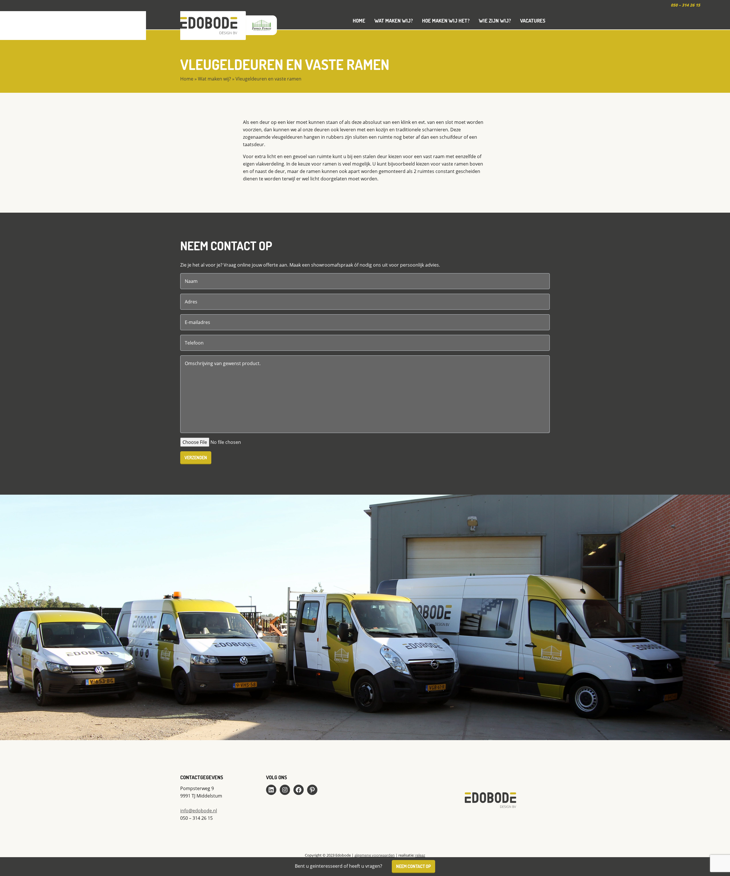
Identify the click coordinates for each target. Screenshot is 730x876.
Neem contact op (413, 866)
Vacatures (532, 20)
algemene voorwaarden (374, 855)
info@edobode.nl (198, 810)
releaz (420, 855)
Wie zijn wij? (495, 20)
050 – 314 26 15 (685, 5)
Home (359, 20)
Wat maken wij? (393, 20)
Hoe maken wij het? (446, 20)
